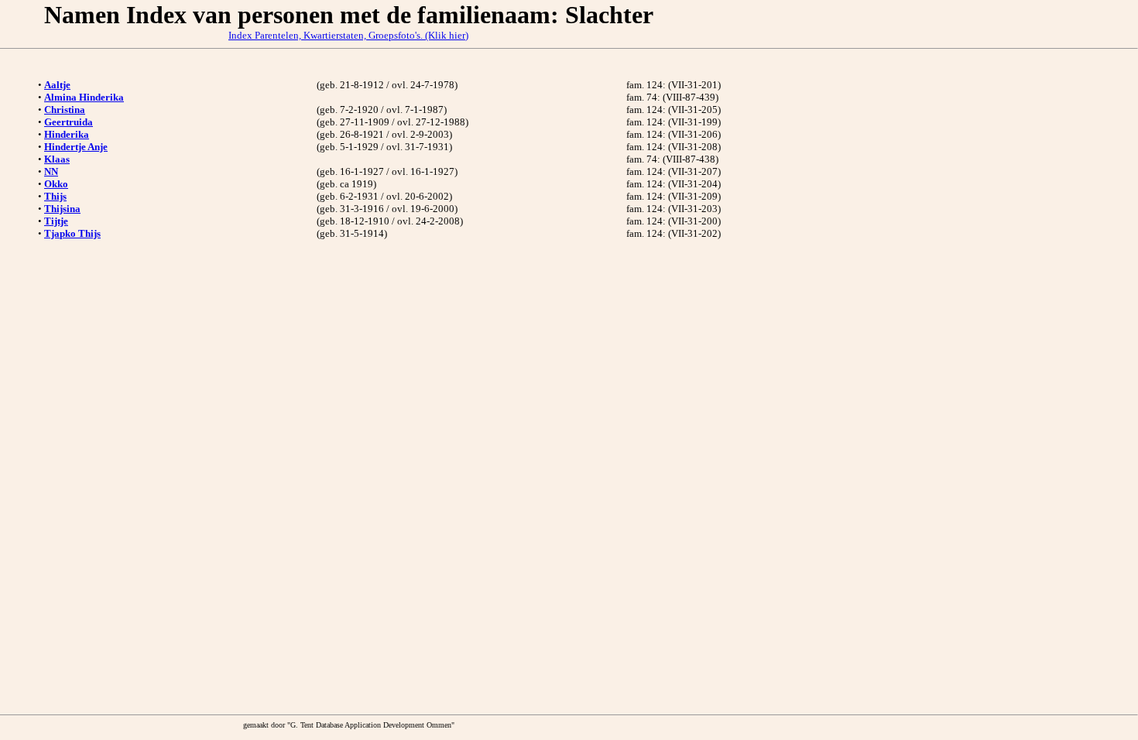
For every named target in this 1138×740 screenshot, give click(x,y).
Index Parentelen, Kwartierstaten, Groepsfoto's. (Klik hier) (348, 35)
